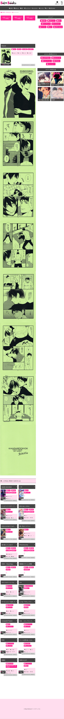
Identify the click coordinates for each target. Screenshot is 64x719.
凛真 (14, 567)
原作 (22, 8)
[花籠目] (3, 666)
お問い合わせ (52, 8)
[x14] (21, 589)
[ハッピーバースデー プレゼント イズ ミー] (3, 512)
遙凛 (14, 490)
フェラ (24, 53)
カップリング (28, 8)
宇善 (27, 607)
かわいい (15, 53)
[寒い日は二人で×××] (21, 532)
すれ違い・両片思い (28, 518)
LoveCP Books (46, 58)
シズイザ (10, 645)
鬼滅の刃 (28, 605)
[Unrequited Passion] (3, 627)
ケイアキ (28, 626)
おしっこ (27, 649)
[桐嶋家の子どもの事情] (21, 570)
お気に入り (17, 8)
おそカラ (10, 607)
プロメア (10, 586)
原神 (9, 624)
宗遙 (20, 49)
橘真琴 (14, 550)
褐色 (13, 556)
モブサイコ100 (29, 586)
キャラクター (35, 8)
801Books (57, 61)
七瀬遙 (25, 49)
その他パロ (9, 554)
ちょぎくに (28, 645)
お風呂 (8, 517)
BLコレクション (47, 61)
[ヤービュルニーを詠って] (3, 608)
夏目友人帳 (10, 663)
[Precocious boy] (21, 551)
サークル (42, 8)
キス (13, 517)
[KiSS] (3, 646)
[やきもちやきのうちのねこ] (3, 532)
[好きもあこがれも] (21, 512)
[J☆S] (21, 493)
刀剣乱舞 (28, 643)
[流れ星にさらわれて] (3, 551)
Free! (14, 49)
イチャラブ (9, 496)
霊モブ (27, 588)
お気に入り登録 (6, 64)
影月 (27, 666)
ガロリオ (10, 588)
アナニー (27, 611)
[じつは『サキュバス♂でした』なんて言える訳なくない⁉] (21, 608)
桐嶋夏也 (27, 569)
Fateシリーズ (29, 624)
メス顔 (29, 53)
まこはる (10, 511)
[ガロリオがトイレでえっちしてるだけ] (3, 589)
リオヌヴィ (10, 626)
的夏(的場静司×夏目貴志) (11, 666)
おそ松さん (10, 605)
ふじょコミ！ (51, 64)
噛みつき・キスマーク (10, 652)
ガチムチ (9, 632)
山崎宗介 (31, 49)
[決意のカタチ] (21, 666)
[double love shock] (3, 493)
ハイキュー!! (28, 663)
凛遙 (32, 548)
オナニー (27, 594)
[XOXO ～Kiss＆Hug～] (3, 570)
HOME (11, 8)
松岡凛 (14, 492)
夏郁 (32, 567)
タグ (47, 8)
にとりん (28, 492)
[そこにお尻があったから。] (21, 646)
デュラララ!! (10, 643)
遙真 (14, 548)
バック (20, 53)
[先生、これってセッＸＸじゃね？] (21, 627)
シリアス (9, 673)
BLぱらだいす (56, 58)
